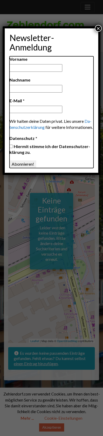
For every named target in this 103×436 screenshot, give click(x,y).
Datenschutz (23, 138)
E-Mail (17, 100)
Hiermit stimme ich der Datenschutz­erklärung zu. (50, 149)
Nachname (20, 79)
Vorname (18, 59)
